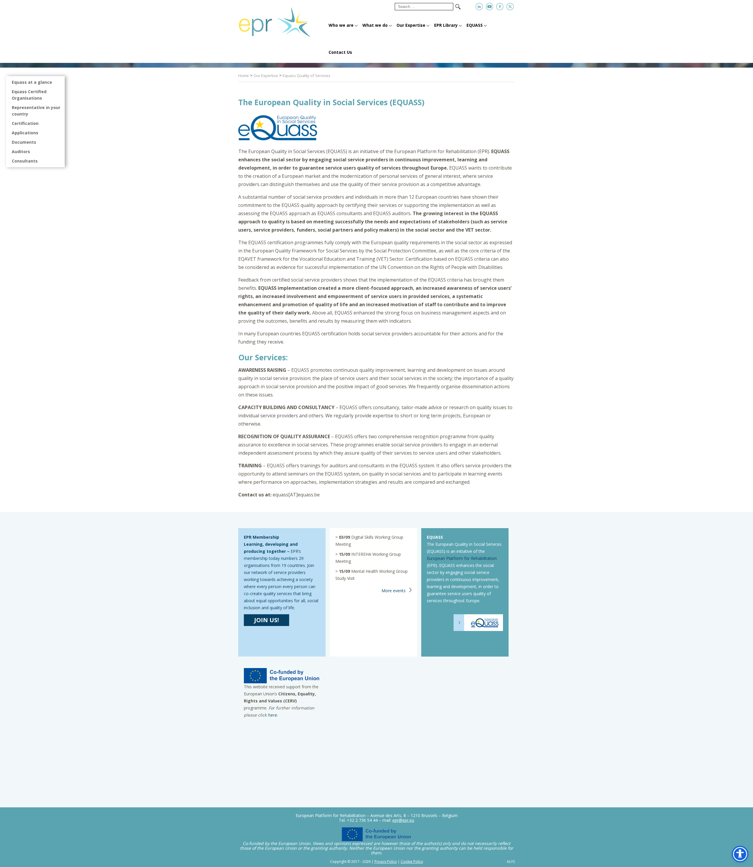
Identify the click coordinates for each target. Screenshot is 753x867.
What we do (375, 25)
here (272, 715)
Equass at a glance (32, 82)
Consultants (25, 161)
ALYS (511, 861)
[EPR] (281, 20)
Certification (25, 123)
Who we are (341, 25)
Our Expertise (411, 25)
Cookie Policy (412, 861)
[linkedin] (479, 6)
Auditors (21, 151)
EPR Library (446, 25)
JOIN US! (266, 620)
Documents (24, 142)
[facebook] (500, 6)
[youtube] (489, 6)
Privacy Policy (385, 861)
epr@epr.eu (403, 820)
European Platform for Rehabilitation (462, 558)
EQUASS (475, 25)
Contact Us (340, 52)
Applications (25, 132)
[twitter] (510, 6)
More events (394, 590)
